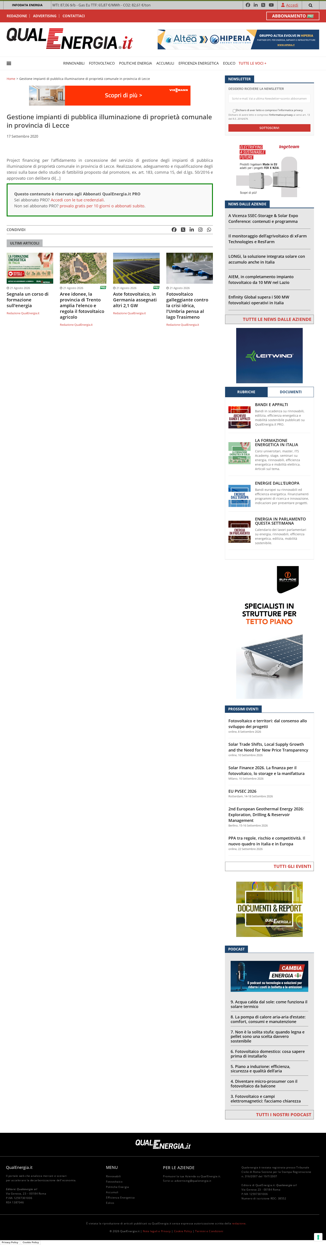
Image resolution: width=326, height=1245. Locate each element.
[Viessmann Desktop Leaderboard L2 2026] (109, 95)
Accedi (292, 5)
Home (11, 78)
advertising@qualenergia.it (193, 1181)
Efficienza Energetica (199, 63)
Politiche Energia (135, 63)
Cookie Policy (183, 1231)
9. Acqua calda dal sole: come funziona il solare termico (269, 1004)
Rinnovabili (73, 63)
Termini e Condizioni (209, 1231)
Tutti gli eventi (292, 866)
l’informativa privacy (281, 114)
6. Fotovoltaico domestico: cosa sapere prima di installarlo (268, 1054)
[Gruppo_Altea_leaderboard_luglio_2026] (238, 39)
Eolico (229, 63)
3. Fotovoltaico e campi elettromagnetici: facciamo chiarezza (266, 1099)
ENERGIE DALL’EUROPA (277, 483)
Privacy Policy (10, 1242)
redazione (238, 1223)
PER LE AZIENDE (178, 1167)
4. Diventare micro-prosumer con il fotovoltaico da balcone (264, 1084)
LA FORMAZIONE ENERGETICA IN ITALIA (276, 442)
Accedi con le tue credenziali (77, 199)
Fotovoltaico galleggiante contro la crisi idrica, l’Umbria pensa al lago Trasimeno (187, 305)
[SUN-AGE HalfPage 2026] (269, 632)
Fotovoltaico (102, 63)
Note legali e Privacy (157, 1231)
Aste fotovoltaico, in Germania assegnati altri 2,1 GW (135, 299)
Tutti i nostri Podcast (283, 1115)
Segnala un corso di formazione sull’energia (28, 299)
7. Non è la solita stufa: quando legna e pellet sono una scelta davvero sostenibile (267, 1036)
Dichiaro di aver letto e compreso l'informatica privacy (269, 110)
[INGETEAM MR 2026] (269, 169)
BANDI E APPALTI (271, 405)
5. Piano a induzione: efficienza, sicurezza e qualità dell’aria (260, 1069)
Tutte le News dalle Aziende (277, 319)
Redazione (17, 16)
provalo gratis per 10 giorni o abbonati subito (102, 205)
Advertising (45, 16)
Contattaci (74, 16)
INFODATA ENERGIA (27, 5)
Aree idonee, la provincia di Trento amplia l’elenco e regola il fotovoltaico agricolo (82, 305)
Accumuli (165, 63)
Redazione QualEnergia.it (23, 313)
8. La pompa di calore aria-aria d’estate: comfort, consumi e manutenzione (268, 1019)
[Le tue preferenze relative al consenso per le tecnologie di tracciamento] (318, 1237)
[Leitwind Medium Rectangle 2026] (269, 355)
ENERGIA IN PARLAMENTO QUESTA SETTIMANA (280, 521)
